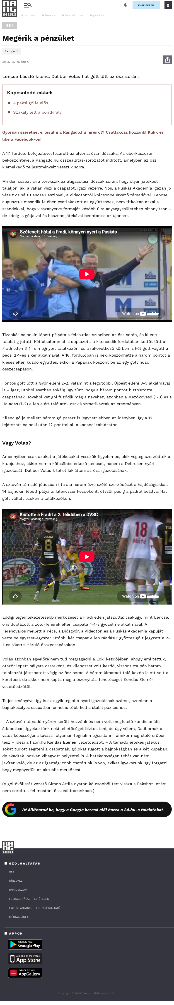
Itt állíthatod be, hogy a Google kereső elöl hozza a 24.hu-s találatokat (92, 809)
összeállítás (74, 15)
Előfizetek (146, 5)
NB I (9, 25)
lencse (50, 15)
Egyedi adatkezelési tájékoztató (34, 908)
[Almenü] (28, 5)
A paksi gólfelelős (30, 102)
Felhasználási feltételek (29, 898)
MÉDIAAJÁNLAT (19, 917)
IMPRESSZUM (18, 889)
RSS (11, 871)
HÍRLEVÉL (15, 880)
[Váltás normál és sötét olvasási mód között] (125, 5)
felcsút (30, 15)
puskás (98, 15)
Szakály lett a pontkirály (37, 112)
